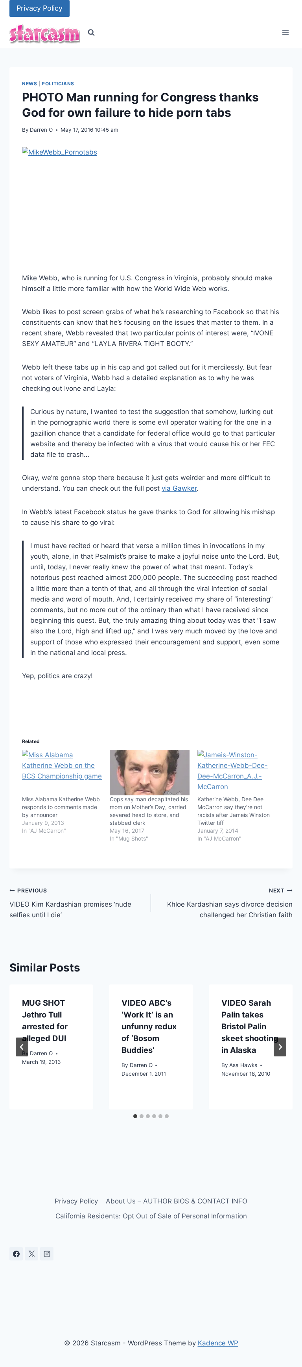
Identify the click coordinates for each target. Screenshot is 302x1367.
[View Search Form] (91, 33)
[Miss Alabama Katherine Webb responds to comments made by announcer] (62, 772)
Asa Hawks (243, 1065)
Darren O (41, 130)
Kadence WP (218, 1343)
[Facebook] (16, 1253)
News (29, 83)
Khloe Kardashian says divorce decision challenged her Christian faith (230, 903)
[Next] (280, 1047)
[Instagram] (46, 1253)
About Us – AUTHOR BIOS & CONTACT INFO (176, 1201)
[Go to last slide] (22, 1047)
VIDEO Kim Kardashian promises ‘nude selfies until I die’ (70, 903)
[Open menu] (285, 33)
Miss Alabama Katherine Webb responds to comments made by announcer (61, 807)
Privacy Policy (40, 8)
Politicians (58, 83)
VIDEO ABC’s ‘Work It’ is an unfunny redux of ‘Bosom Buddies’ (149, 1026)
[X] (31, 1253)
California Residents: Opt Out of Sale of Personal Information (151, 1216)
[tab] (135, 1116)
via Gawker (179, 488)
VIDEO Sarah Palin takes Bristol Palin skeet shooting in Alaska (249, 1026)
